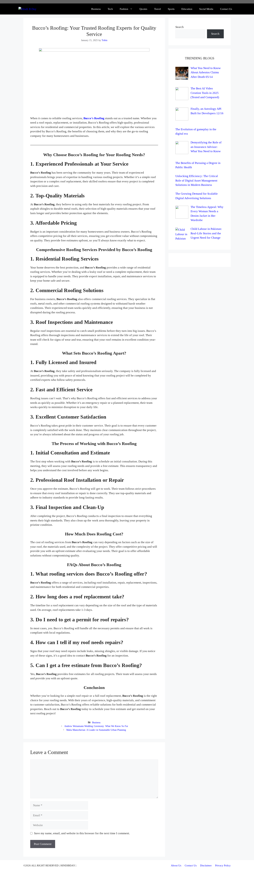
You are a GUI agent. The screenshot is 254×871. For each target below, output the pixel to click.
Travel (157, 9)
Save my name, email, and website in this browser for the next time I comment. (82, 833)
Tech (110, 9)
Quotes (143, 9)
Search (179, 27)
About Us (176, 865)
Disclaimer (206, 865)
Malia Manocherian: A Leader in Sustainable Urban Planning (96, 729)
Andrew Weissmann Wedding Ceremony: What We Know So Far (96, 726)
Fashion (124, 9)
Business (96, 9)
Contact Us (226, 9)
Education (186, 9)
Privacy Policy (223, 865)
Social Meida (206, 9)
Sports (171, 9)
